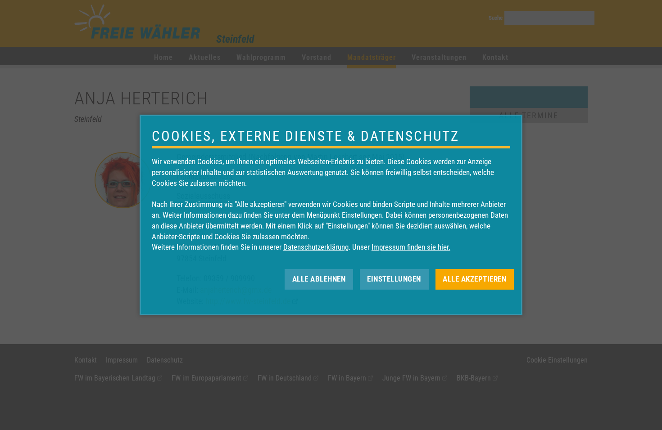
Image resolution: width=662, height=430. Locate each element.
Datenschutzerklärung (316, 246)
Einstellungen (394, 278)
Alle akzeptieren (474, 278)
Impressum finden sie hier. (411, 246)
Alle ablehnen (319, 278)
